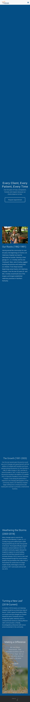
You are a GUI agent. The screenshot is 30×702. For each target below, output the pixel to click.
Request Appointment (15, 200)
